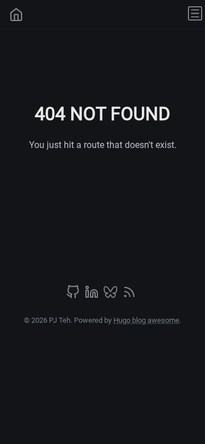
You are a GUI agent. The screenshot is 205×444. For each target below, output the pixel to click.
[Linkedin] (93, 295)
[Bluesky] (112, 295)
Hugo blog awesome (146, 320)
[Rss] (129, 295)
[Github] (74, 295)
